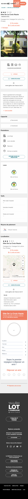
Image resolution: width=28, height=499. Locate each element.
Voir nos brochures (14, 475)
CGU (24, 489)
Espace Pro (15, 485)
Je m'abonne (14, 437)
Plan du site (7, 485)
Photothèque (6, 489)
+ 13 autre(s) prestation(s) (14, 68)
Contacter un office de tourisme (14, 419)
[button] (5, 4)
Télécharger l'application (14, 461)
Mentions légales (16, 489)
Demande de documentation (14, 470)
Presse (22, 485)
